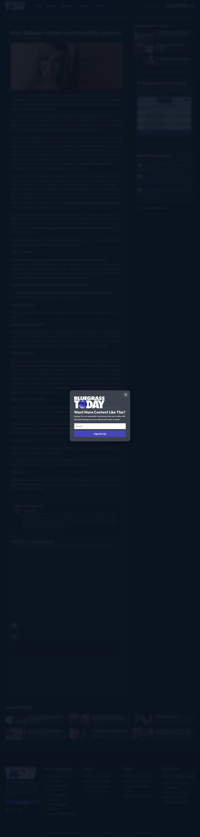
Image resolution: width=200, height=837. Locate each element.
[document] (100, 418)
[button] (125, 394)
